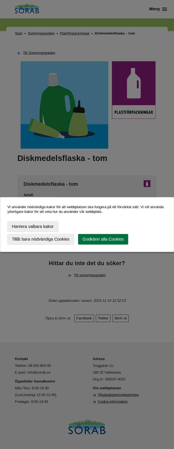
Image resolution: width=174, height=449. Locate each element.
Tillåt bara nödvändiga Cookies (40, 239)
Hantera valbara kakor (33, 226)
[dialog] (87, 224)
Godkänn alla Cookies (103, 239)
